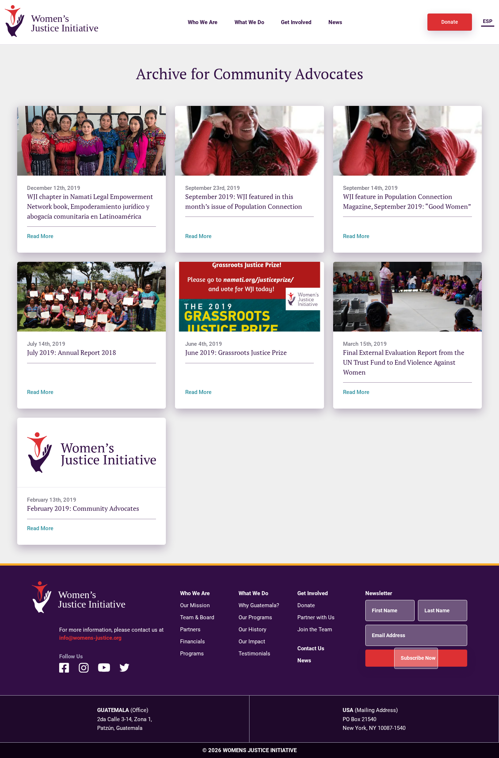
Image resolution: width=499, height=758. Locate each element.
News (335, 22)
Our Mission (195, 605)
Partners (190, 629)
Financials (192, 641)
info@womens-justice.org (90, 637)
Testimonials (254, 653)
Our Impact (252, 641)
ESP (487, 21)
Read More (40, 236)
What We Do (249, 22)
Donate (449, 22)
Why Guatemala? (259, 605)
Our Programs (255, 617)
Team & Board (197, 617)
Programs (192, 653)
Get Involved (296, 22)
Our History (252, 629)
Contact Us (310, 648)
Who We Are (202, 22)
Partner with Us (316, 617)
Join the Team (314, 629)
